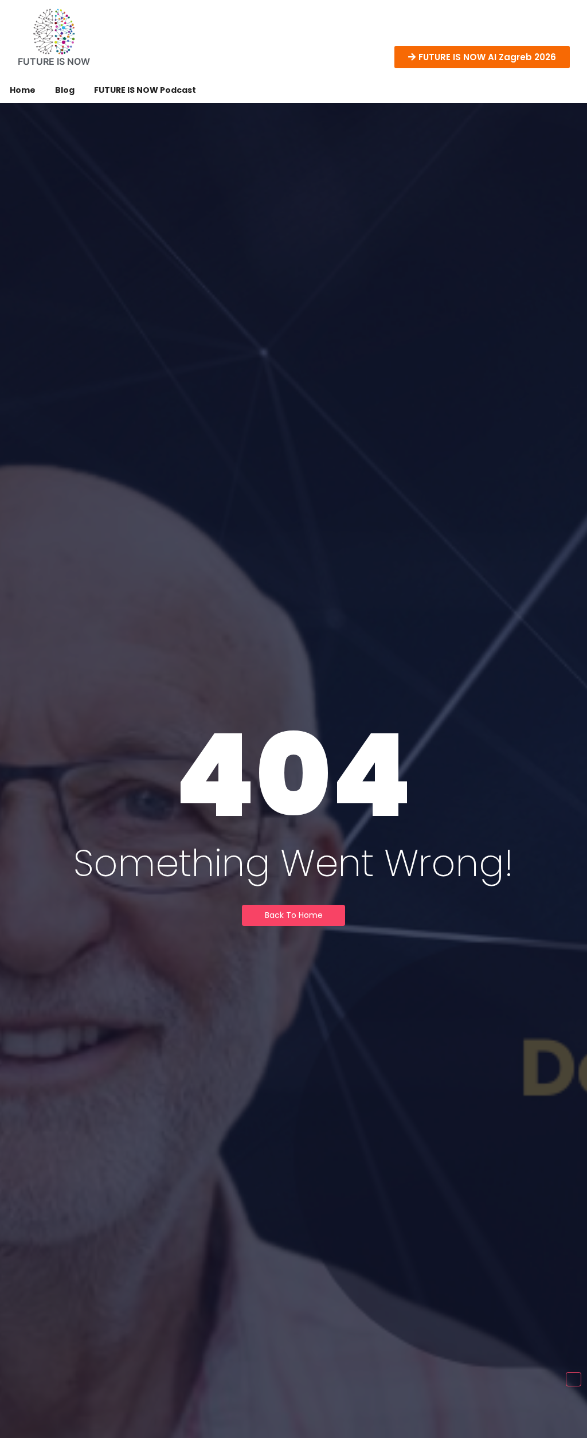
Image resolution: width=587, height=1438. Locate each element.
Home (23, 90)
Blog (65, 90)
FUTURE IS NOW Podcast (145, 90)
